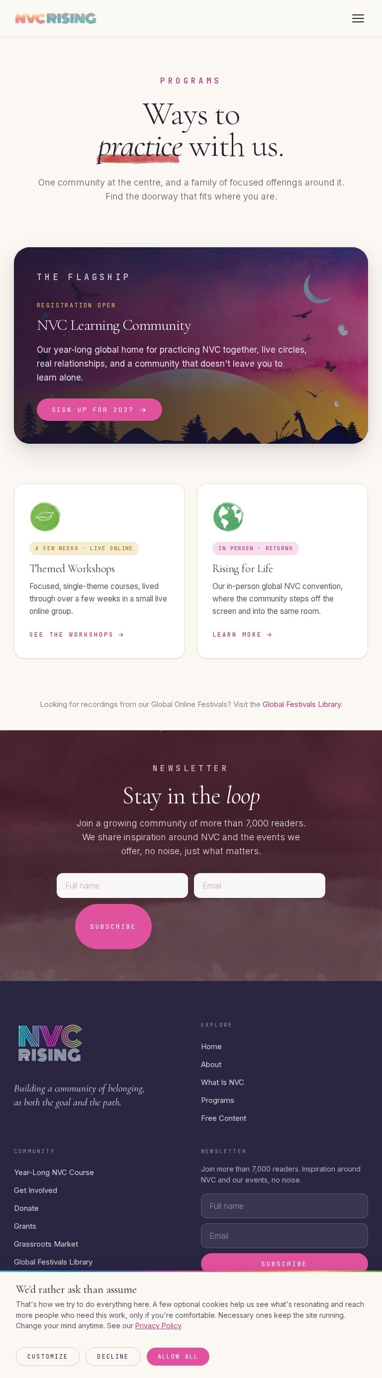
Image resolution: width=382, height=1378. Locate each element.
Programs (217, 1100)
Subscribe (113, 926)
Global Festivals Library (302, 704)
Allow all (178, 1357)
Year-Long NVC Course (54, 1172)
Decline (113, 1357)
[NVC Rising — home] (55, 18)
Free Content (223, 1118)
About (211, 1064)
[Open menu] (358, 18)
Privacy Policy (158, 1325)
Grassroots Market (46, 1244)
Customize (47, 1357)
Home (211, 1046)
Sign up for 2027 (99, 409)
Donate (26, 1208)
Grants (25, 1226)
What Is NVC (222, 1082)
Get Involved (35, 1190)
